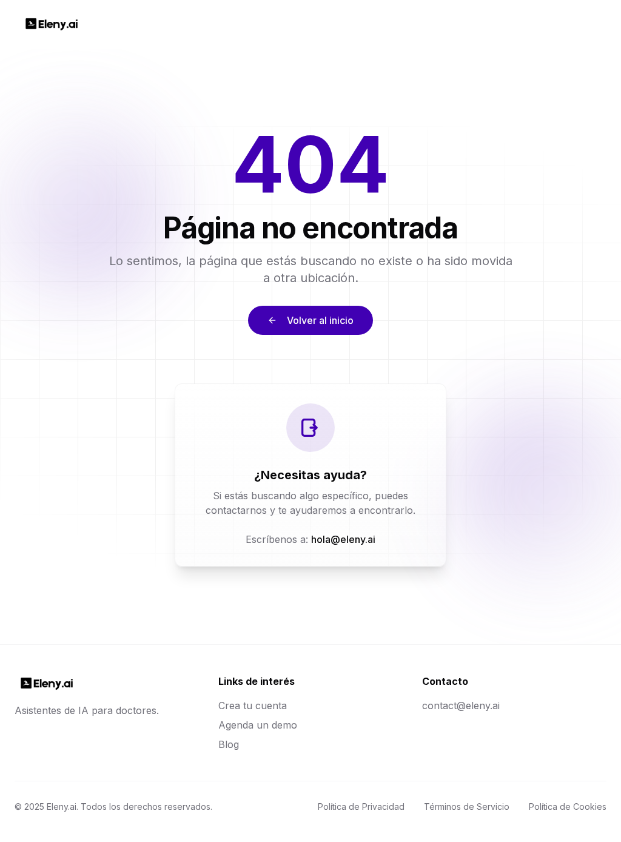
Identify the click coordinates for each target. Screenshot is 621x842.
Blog (228, 744)
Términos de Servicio (466, 806)
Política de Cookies (567, 806)
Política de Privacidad (361, 806)
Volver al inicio (320, 320)
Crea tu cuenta (252, 705)
